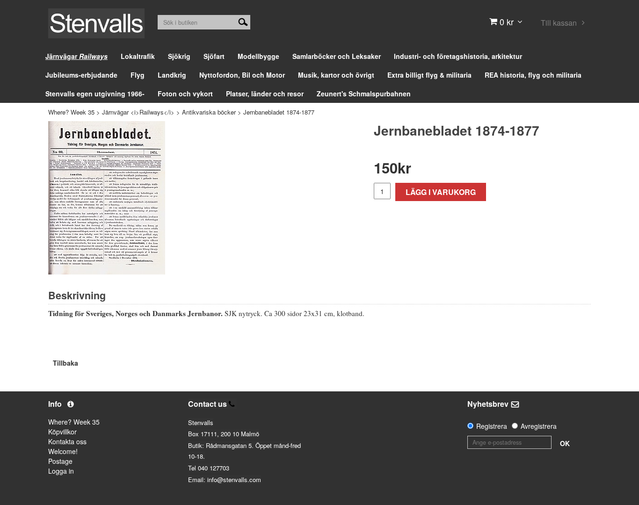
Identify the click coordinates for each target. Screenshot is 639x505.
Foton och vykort (185, 93)
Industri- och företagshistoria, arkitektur (458, 56)
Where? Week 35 (71, 112)
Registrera (491, 426)
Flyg (138, 74)
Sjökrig (179, 56)
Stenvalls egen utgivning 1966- (95, 93)
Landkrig (172, 74)
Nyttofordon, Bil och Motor (242, 74)
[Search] (243, 21)
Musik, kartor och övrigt (336, 74)
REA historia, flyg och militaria (533, 74)
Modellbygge (258, 56)
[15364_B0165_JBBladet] (106, 197)
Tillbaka (65, 363)
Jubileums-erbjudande (81, 74)
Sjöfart (214, 56)
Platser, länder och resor (265, 93)
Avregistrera (539, 426)
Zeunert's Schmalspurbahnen (364, 93)
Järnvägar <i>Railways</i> (138, 112)
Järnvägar (76, 56)
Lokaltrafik (138, 56)
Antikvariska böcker (209, 112)
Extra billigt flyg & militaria (429, 74)
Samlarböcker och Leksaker (336, 56)
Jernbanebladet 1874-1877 (278, 112)
